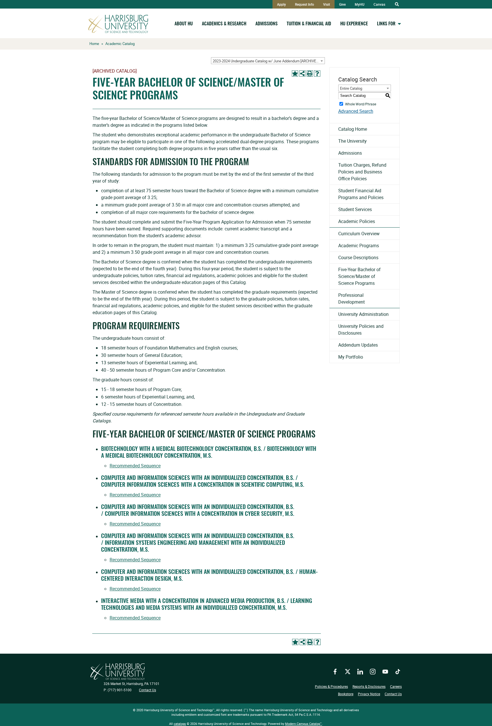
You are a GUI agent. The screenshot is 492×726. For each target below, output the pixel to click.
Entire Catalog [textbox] (351, 88)
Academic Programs (358, 245)
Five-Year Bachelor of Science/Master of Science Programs (359, 276)
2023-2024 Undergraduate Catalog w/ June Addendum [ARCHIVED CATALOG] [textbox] (269, 61)
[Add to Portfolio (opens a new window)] (295, 73)
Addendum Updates (358, 345)
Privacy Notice (369, 694)
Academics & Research (224, 24)
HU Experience (354, 24)
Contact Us (147, 690)
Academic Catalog (120, 43)
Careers (396, 686)
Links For (386, 24)
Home (94, 43)
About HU (184, 24)
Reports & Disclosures (369, 686)
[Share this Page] (302, 73)
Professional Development (351, 298)
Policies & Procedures (331, 686)
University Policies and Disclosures (361, 329)
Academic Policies (356, 221)
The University (352, 141)
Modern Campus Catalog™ (303, 723)
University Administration (363, 314)
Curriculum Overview (359, 233)
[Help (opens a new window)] (317, 73)
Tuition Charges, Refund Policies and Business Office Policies (362, 172)
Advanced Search (355, 111)
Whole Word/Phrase (360, 103)
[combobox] (268, 60)
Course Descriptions (358, 257)
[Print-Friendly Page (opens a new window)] (310, 73)
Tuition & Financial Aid (309, 24)
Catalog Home (352, 129)
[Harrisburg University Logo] (117, 671)
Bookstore (345, 694)
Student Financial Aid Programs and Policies (361, 194)
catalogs (180, 723)
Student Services (355, 209)
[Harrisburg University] (118, 24)
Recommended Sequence (135, 466)
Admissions (266, 24)
